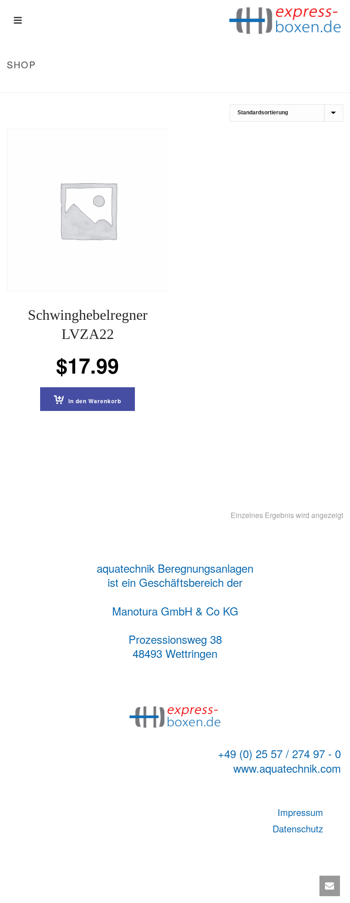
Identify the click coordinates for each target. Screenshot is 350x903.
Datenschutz (298, 828)
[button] (87, 399)
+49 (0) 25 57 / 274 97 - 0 (279, 753)
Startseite (268, 84)
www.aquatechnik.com (287, 768)
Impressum (300, 812)
